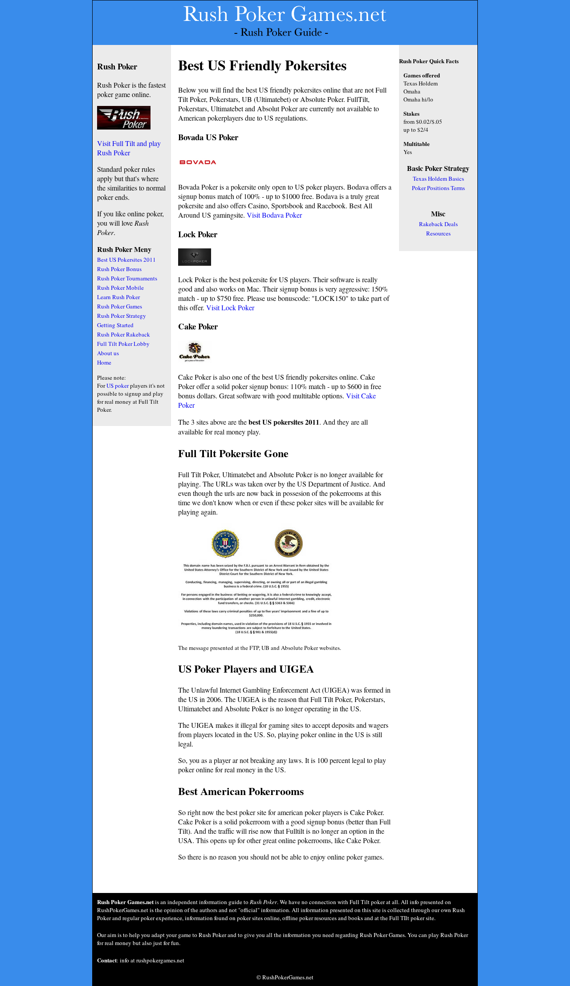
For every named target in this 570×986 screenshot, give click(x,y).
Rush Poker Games (119, 306)
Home (104, 362)
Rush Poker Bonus (119, 269)
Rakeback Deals (438, 224)
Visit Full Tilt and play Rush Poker (129, 147)
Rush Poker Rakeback (123, 334)
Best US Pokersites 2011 (126, 260)
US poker (117, 385)
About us (108, 353)
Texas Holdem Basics (438, 178)
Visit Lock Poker (230, 307)
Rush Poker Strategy (121, 316)
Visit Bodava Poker (274, 214)
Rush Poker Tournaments (127, 278)
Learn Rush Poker (118, 297)
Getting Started (115, 325)
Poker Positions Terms (438, 188)
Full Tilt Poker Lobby (123, 344)
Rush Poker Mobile (120, 288)
